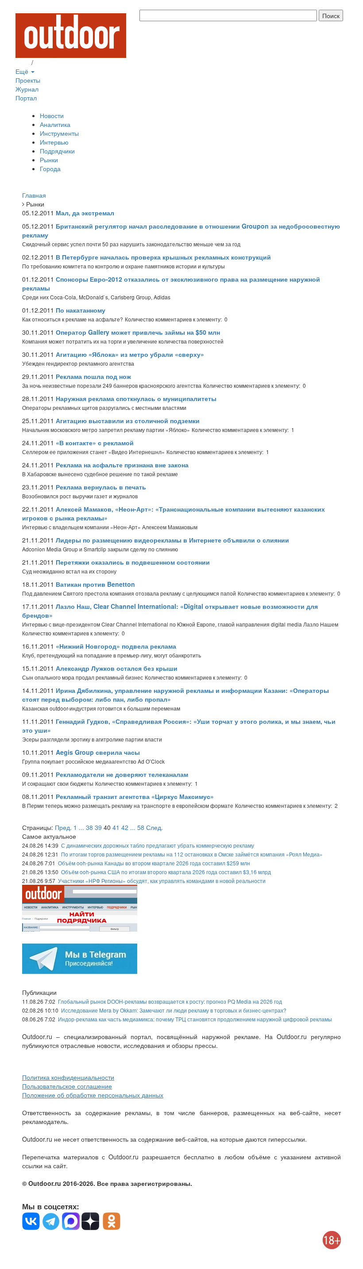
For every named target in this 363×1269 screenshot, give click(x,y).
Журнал (27, 88)
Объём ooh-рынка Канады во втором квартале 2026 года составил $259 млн (154, 863)
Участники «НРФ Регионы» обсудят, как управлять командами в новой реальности (162, 880)
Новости (52, 115)
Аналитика (55, 124)
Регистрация (53, 62)
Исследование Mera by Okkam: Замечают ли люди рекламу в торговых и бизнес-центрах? (173, 1010)
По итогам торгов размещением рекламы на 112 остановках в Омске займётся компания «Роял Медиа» (192, 854)
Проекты (27, 80)
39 (98, 827)
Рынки (49, 159)
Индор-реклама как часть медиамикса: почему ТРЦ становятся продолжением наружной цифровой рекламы (195, 1019)
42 (124, 827)
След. (154, 827)
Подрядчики (57, 150)
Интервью (54, 142)
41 (116, 827)
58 (140, 827)
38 (89, 827)
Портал (26, 97)
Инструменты (59, 133)
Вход (22, 62)
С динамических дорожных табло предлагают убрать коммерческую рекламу (157, 845)
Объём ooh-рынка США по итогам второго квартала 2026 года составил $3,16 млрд (166, 871)
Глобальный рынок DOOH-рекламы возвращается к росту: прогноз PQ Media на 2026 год (170, 1001)
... (81, 827)
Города (50, 168)
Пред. (63, 827)
